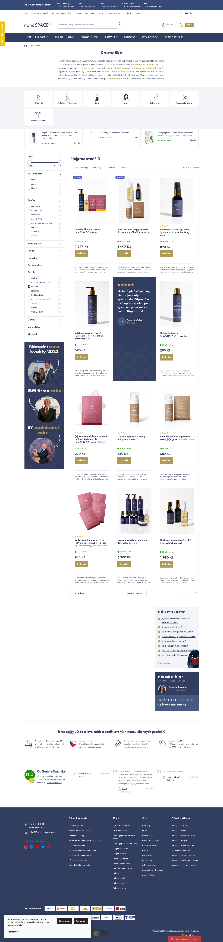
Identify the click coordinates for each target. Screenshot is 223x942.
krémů (100, 68)
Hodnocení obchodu (81, 13)
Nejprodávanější (81, 168)
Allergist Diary (148, 875)
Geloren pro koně (120, 883)
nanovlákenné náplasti (145, 68)
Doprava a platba (76, 826)
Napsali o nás (36, 13)
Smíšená (46, 303)
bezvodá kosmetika (127, 72)
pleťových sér (88, 68)
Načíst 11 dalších (134, 594)
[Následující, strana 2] (188, 593)
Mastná (46, 287)
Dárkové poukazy (97, 13)
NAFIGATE (46, 206)
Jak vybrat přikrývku (180, 840)
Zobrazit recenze (54, 783)
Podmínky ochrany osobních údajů (83, 850)
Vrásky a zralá (46, 312)
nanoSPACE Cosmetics (143, 64)
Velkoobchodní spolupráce (80, 865)
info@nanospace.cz (174, 704)
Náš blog (146, 850)
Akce (26, 13)
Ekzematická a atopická (46, 282)
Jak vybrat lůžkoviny (180, 826)
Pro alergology (148, 860)
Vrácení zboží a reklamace (79, 831)
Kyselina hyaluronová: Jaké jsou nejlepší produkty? (176, 620)
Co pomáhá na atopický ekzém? (176, 650)
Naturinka (46, 227)
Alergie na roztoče (120, 849)
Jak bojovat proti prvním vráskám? (177, 632)
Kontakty (146, 826)
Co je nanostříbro (120, 831)
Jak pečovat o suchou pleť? (174, 641)
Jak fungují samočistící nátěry (125, 844)
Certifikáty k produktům (122, 868)
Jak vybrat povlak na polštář (183, 836)
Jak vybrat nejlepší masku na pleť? (177, 655)
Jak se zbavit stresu (121, 863)
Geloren (116, 873)
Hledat (119, 23)
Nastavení (14, 932)
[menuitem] (28, 37)
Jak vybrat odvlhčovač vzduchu (185, 860)
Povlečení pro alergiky (181, 850)
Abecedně (124, 168)
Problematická (46, 295)
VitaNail (46, 236)
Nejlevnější (97, 168)
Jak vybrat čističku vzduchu (183, 855)
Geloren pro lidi (119, 878)
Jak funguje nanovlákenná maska (124, 837)
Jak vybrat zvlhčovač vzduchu (184, 865)
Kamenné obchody (76, 836)
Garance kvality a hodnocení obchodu (84, 840)
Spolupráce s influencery (152, 870)
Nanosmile (46, 215)
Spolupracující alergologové (80, 855)
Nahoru (80, 593)
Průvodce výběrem (136, 13)
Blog (69, 13)
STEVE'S (46, 232)
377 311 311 (170, 699)
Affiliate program (149, 865)
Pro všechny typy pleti (46, 299)
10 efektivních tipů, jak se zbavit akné (179, 636)
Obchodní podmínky (77, 845)
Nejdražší (111, 168)
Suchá (46, 308)
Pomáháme (147, 855)
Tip (46, 192)
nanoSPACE (46, 219)
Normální (46, 291)
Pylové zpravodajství (121, 826)
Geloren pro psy (119, 888)
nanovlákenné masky (118, 68)
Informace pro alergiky (113, 13)
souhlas (45, 922)
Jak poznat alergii (120, 858)
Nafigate (122, 75)
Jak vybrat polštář (179, 831)
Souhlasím (81, 921)
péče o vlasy (111, 72)
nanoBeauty (114, 79)
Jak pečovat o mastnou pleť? (175, 646)
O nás (63, 13)
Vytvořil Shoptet (192, 935)
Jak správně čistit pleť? (172, 627)
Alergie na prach (119, 854)
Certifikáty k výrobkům (51, 13)
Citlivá (46, 278)
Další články (164, 663)
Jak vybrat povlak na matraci (183, 845)
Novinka (46, 188)
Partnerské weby (149, 845)
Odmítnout (64, 921)
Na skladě (46, 180)
